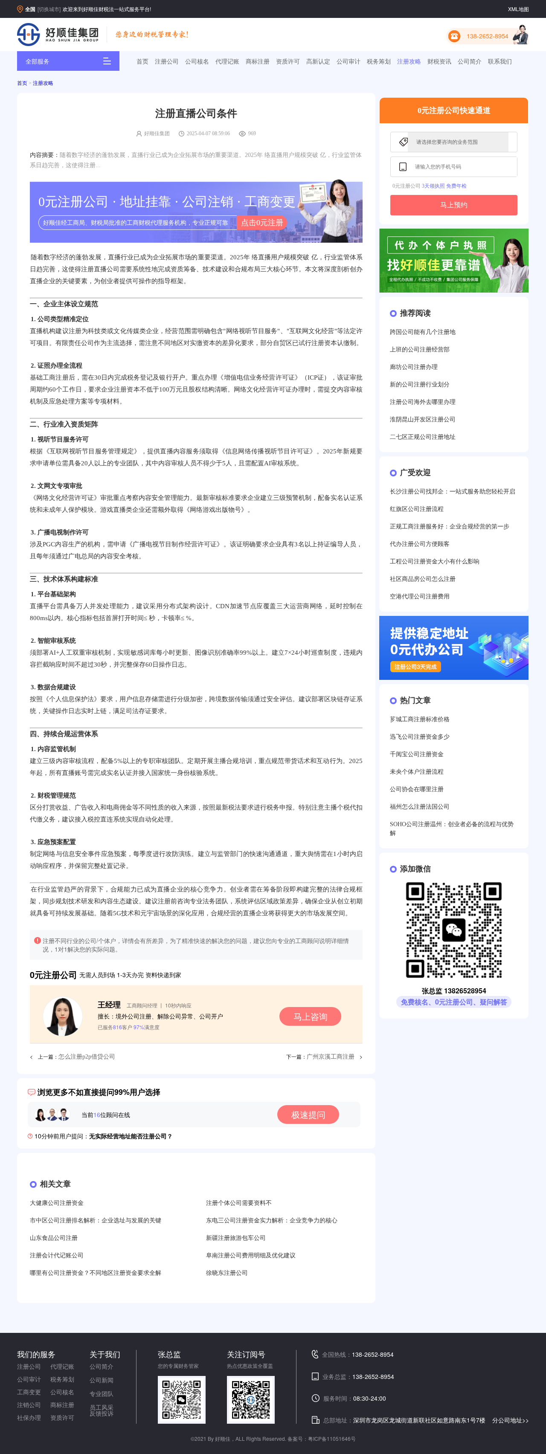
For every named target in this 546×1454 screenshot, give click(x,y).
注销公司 (29, 1404)
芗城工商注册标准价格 (420, 719)
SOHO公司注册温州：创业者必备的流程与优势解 (452, 828)
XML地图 (518, 8)
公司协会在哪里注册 (417, 789)
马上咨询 (310, 1016)
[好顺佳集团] (57, 34)
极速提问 (308, 1114)
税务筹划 (379, 61)
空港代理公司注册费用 (420, 596)
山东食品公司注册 (54, 1238)
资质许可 (288, 61)
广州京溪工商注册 (330, 1056)
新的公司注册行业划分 (420, 384)
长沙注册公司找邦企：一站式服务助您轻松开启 (452, 491)
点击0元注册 (262, 222)
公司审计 (348, 61)
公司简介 (470, 61)
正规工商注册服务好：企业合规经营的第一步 (449, 526)
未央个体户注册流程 (417, 772)
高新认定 (318, 61)
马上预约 (454, 205)
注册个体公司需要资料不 (239, 1203)
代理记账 (227, 61)
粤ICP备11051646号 (332, 1438)
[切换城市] (49, 8)
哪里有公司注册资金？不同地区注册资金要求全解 (95, 1273)
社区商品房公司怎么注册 (423, 579)
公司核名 (197, 61)
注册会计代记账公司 (57, 1255)
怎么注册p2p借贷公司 (86, 1056)
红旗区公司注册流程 (417, 509)
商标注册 (258, 61)
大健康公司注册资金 (57, 1203)
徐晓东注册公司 (227, 1273)
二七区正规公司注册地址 (423, 437)
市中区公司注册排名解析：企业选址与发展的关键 (95, 1220)
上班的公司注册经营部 (420, 349)
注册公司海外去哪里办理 (423, 402)
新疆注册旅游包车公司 (236, 1238)
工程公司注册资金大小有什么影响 (434, 561)
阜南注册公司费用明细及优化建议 (251, 1255)
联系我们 (500, 61)
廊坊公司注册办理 (414, 367)
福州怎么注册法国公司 (420, 807)
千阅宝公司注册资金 (417, 754)
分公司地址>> (510, 1420)
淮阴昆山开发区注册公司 (423, 419)
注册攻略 (409, 61)
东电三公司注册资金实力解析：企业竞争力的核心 (271, 1220)
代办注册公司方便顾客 (420, 544)
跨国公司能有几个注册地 (423, 332)
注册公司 (167, 61)
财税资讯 (439, 61)
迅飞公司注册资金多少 (420, 737)
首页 (142, 61)
